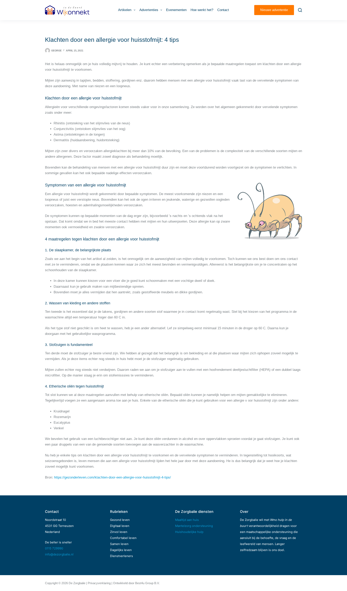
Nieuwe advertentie (274, 10)
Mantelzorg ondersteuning (194, 526)
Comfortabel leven (123, 538)
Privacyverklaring (99, 583)
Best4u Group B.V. (147, 583)
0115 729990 (54, 548)
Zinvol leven (118, 532)
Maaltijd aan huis (187, 520)
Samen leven (119, 544)
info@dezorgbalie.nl (59, 554)
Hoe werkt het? (202, 10)
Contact (223, 10)
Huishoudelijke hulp (189, 532)
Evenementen (176, 10)
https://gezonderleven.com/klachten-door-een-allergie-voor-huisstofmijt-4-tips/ (112, 477)
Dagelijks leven (121, 550)
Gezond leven (120, 520)
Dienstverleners (121, 556)
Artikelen (124, 10)
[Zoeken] (300, 10)
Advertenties (148, 10)
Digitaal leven (119, 526)
